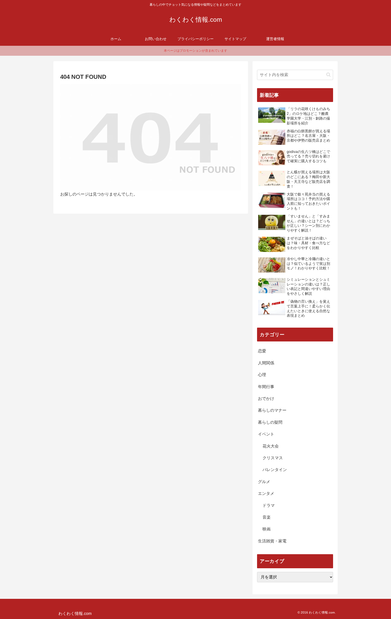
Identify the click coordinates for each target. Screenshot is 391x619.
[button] (328, 74)
